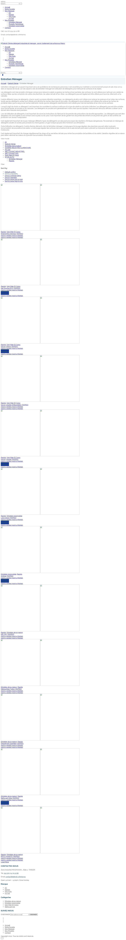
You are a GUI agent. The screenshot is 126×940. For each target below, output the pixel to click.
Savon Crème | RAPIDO (9, 347)
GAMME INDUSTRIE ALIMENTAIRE (18, 148)
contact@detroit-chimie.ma (15, 877)
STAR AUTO (9, 157)
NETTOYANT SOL (12, 153)
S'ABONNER (33, 914)
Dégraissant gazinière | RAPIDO (12, 744)
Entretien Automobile (14, 516)
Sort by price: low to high (14, 179)
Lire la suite (5, 292)
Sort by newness (11, 177)
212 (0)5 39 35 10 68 (11, 873)
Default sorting (10, 172)
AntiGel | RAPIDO (7, 576)
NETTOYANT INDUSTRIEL (15, 151)
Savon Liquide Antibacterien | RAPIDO (14, 405)
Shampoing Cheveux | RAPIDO (12, 234)
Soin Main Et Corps (12, 155)
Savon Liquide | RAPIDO (9, 459)
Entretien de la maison (13, 146)
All (6, 142)
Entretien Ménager (15, 159)
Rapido (11, 161)
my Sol (7, 150)
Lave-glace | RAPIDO (8, 518)
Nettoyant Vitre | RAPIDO (10, 798)
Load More (5, 862)
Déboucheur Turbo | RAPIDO (11, 689)
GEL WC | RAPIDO (7, 634)
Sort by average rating (13, 176)
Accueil (3, 83)
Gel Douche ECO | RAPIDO (10, 288)
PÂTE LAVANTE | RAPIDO (10, 856)
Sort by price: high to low (14, 181)
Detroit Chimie (13, 83)
